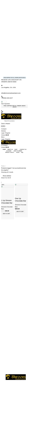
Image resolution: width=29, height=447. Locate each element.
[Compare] (3, 217)
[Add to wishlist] (3, 197)
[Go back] (3, 155)
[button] (6, 213)
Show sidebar (7, 175)
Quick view (8, 217)
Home (3, 166)
